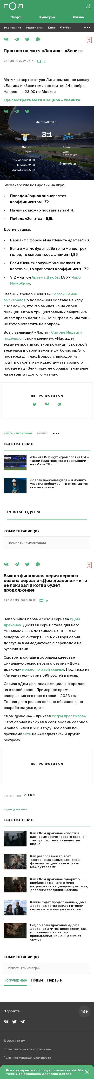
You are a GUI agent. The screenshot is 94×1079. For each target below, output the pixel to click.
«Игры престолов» (69, 716)
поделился (14, 338)
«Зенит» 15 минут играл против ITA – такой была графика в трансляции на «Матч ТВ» (59, 461)
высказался (15, 300)
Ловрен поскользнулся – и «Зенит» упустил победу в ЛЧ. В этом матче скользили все (59, 484)
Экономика (12, 27)
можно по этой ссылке (43, 669)
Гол (31, 795)
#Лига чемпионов (18, 434)
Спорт (15, 17)
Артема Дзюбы (45, 277)
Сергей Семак (64, 294)
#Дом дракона (15, 810)
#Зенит (42, 434)
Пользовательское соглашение (27, 1049)
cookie (70, 1070)
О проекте (12, 1011)
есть (27, 734)
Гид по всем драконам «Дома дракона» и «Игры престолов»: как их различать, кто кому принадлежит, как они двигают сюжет (58, 932)
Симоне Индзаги (66, 332)
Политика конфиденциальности (27, 1057)
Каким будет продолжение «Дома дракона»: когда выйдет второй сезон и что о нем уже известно (58, 906)
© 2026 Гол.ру (14, 1041)
